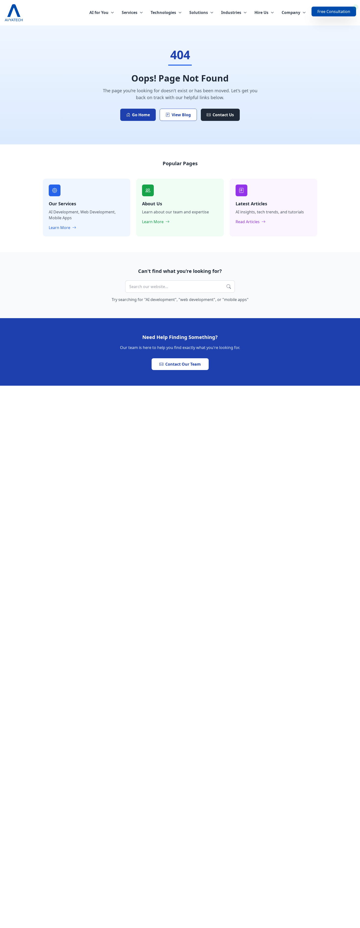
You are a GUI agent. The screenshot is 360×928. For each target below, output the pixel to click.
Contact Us (223, 114)
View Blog (181, 114)
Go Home (141, 114)
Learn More (60, 227)
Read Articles (248, 221)
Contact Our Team (183, 364)
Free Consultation (333, 11)
